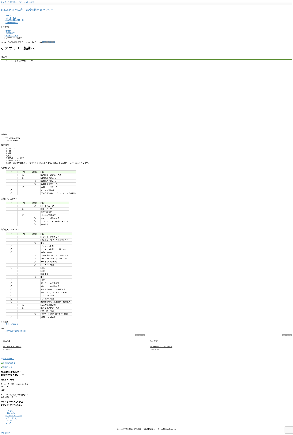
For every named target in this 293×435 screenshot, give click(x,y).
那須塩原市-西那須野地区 (15, 331)
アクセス (9, 411)
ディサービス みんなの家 (161, 347)
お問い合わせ (10, 413)
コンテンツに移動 (8, 2)
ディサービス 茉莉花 (12, 347)
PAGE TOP (5, 433)
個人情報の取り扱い (13, 416)
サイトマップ (10, 420)
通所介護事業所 (48, 42)
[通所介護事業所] (2, 335)
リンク (8, 423)
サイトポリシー (11, 418)
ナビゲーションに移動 (25, 2)
